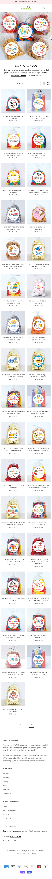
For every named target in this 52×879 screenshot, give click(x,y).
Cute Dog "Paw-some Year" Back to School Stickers (38, 191)
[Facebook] (4, 840)
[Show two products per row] (48, 83)
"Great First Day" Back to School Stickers (13, 154)
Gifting (5, 781)
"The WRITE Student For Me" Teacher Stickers (38, 524)
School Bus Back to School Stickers (13, 191)
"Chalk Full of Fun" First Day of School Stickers (38, 413)
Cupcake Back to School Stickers (38, 302)
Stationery (6, 777)
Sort (19, 83)
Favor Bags (7, 793)
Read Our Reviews (9, 810)
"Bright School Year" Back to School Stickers (13, 413)
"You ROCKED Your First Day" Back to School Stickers (39, 487)
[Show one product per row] (44, 83)
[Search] (44, 8)
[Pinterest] (15, 840)
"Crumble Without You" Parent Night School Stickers (13, 265)
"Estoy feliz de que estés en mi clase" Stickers (13, 637)
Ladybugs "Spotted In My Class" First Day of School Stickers (38, 562)
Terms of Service (21, 854)
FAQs (5, 806)
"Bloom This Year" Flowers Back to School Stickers (38, 450)
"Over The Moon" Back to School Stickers (13, 339)
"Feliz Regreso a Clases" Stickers (38, 637)
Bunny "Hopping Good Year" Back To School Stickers (13, 673)
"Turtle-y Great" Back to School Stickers (13, 302)
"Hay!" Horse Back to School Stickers (13, 710)
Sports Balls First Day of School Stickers (38, 339)
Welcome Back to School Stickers (13, 117)
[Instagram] (9, 840)
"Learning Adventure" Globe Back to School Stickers (13, 376)
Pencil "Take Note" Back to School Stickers (38, 117)
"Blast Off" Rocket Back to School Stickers (13, 228)
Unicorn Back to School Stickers (38, 228)
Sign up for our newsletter (12, 831)
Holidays (6, 773)
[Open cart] (49, 8)
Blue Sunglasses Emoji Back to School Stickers (38, 376)
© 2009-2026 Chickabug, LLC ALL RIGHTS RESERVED (26, 851)
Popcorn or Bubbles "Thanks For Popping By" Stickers (13, 524)
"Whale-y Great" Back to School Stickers (38, 673)
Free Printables (15, 836)
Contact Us (7, 818)
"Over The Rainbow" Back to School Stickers (39, 154)
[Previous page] (20, 725)
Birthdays (6, 789)
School (5, 785)
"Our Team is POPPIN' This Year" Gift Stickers (13, 450)
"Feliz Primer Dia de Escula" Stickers (13, 487)
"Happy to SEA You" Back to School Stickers (38, 265)
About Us (6, 814)
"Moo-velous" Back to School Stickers (13, 600)
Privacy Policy (31, 854)
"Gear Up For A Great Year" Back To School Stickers (38, 600)
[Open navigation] (3, 8)
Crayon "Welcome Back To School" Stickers (13, 561)
